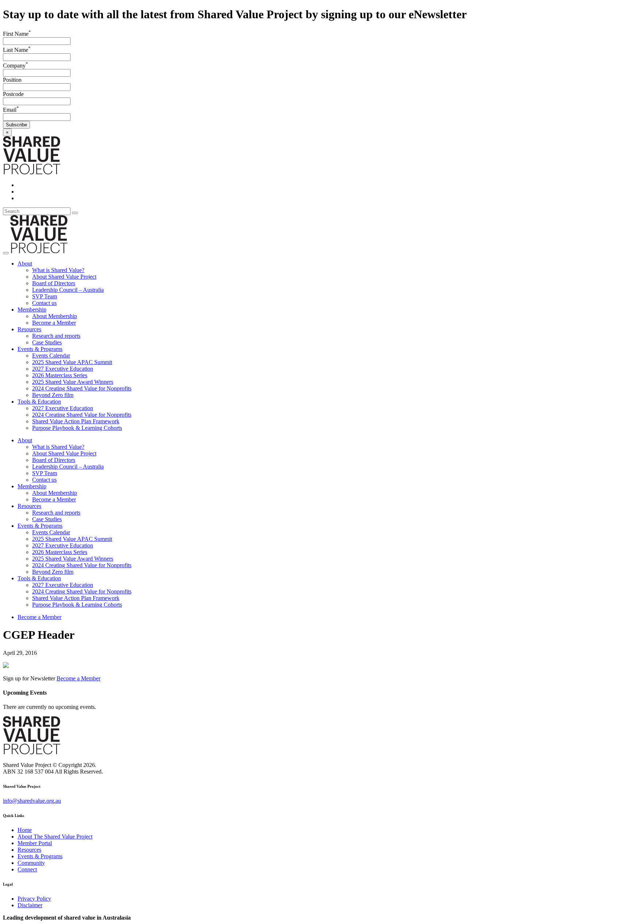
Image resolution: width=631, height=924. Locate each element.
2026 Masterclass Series (59, 375)
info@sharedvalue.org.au (32, 801)
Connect (27, 869)
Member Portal (35, 843)
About (25, 263)
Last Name (17, 50)
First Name (17, 34)
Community (31, 863)
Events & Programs (40, 349)
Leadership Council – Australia (68, 290)
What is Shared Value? (58, 270)
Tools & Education (39, 401)
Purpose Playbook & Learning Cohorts (77, 428)
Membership (32, 309)
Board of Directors (53, 283)
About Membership (54, 316)
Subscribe (16, 124)
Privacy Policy (34, 899)
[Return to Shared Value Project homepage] (31, 172)
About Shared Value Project (64, 277)
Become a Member (54, 323)
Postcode (13, 94)
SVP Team (44, 296)
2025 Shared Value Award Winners (72, 382)
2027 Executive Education (62, 369)
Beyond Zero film (52, 395)
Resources (29, 329)
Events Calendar (51, 355)
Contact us (44, 303)
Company (15, 65)
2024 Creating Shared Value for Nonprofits (81, 388)
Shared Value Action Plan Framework (75, 421)
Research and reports (56, 336)
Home (25, 830)
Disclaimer (30, 905)
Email (11, 110)
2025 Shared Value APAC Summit (72, 362)
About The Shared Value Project (55, 836)
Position (12, 80)
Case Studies (47, 342)
